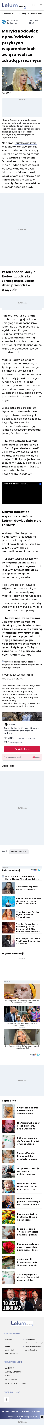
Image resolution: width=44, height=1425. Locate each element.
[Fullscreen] (38, 501)
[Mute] (19, 501)
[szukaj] (33, 5)
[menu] (40, 5)
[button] (42, 1417)
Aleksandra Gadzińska (12, 21)
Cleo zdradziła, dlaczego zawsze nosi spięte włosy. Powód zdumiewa (21, 705)
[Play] (5, 501)
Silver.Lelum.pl (7, 14)
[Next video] (12, 501)
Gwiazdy (22, 14)
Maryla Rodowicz (19, 851)
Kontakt (25, 1411)
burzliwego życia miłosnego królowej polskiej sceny (20, 146)
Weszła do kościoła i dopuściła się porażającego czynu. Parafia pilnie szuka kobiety (20, 697)
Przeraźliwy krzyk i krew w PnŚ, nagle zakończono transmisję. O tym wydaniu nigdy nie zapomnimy (21, 688)
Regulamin (37, 1411)
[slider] (22, 498)
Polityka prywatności (10, 1411)
